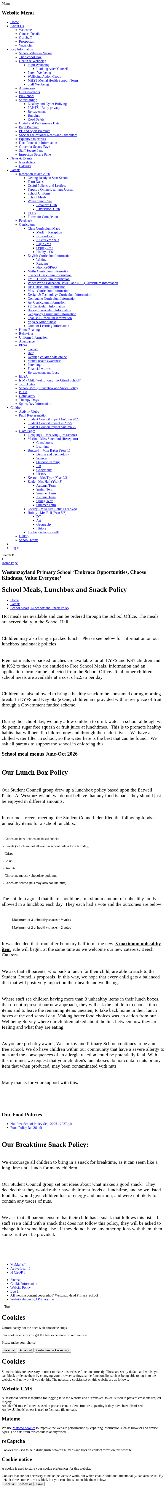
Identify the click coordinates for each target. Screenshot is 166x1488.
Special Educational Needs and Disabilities (48, 135)
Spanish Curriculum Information (50, 318)
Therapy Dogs (29, 400)
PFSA (23, 345)
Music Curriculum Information (48, 291)
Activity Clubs (29, 411)
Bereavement (37, 111)
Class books (44, 442)
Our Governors (29, 92)
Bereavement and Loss (43, 372)
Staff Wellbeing (38, 84)
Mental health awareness (44, 361)
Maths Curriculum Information (48, 271)
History (41, 474)
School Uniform (39, 193)
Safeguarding (28, 100)
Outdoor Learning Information (48, 326)
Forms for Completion (43, 217)
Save (39, 1484)
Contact (33, 349)
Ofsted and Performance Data (39, 123)
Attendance (27, 341)
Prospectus (26, 41)
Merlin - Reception (49, 232)
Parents (15, 170)
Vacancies (26, 45)
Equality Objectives (32, 139)
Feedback (25, 220)
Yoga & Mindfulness (42, 322)
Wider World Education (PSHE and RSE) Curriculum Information (73, 283)
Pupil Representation (33, 415)
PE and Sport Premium (34, 131)
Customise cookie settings (53, 1350)
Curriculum (27, 224)
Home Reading (29, 329)
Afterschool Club (48, 209)
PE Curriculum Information (46, 306)
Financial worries (39, 368)
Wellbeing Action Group (44, 76)
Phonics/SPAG (46, 267)
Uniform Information (33, 337)
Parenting (34, 365)
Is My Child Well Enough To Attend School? (50, 380)
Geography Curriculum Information (52, 314)
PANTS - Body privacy (44, 107)
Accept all (25, 1350)
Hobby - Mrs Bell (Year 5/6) (47, 513)
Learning (42, 446)
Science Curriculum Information (50, 275)
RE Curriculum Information (46, 287)
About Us (17, 26)
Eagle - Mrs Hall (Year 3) (45, 481)
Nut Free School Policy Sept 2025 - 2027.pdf (41, 1124)
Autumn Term (46, 485)
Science (41, 458)
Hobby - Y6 (44, 252)
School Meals (37, 197)
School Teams (28, 540)
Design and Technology (52, 454)
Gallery (24, 536)
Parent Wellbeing (39, 72)
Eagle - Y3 (43, 244)
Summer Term (46, 493)
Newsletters (27, 162)
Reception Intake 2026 (34, 174)
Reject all (9, 1350)
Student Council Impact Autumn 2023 (54, 419)
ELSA (23, 376)
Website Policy (20, 1287)
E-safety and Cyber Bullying (47, 104)
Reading (42, 263)
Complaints (27, 396)
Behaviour (26, 333)
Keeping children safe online (47, 357)
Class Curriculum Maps (44, 228)
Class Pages (27, 431)
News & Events (21, 158)
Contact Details (29, 33)
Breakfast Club (46, 205)
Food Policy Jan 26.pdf (26, 1127)
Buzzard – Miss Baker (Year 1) (49, 450)
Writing (41, 259)
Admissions (27, 88)
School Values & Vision (35, 53)
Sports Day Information (35, 403)
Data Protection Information (38, 143)
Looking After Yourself (52, 69)
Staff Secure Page (31, 150)
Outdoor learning (48, 462)
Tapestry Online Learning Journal (50, 189)
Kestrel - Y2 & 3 (47, 240)
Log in (14, 548)
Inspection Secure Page (35, 154)
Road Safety (36, 119)
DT (38, 516)
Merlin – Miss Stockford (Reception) (53, 439)
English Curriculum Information (49, 255)
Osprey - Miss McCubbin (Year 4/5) (52, 509)
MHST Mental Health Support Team (53, 80)
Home (14, 22)
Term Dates (35, 181)
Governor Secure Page (34, 146)
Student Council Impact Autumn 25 (52, 427)
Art (38, 466)
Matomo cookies (24, 1428)
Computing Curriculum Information (52, 298)
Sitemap (15, 1280)
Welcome (25, 30)
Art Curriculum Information (46, 302)
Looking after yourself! (43, 532)
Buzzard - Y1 (45, 236)
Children (16, 407)
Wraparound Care (40, 201)
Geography (44, 470)
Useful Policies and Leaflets (47, 185)
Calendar (25, 166)
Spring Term (44, 489)
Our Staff (25, 37)
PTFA (32, 213)
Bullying (34, 115)
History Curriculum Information (49, 310)
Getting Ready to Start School (48, 178)
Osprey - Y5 (44, 248)
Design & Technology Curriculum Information (59, 294)
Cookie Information (23, 1283)
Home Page (10, 563)
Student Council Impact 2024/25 (50, 423)
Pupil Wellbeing (38, 65)
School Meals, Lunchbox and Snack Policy (48, 388)
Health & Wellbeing (32, 61)
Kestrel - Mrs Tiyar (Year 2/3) (48, 477)
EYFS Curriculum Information (49, 279)
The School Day (30, 57)
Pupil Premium (29, 127)
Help (31, 353)
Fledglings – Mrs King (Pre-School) (52, 435)
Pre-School (26, 96)
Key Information (21, 49)
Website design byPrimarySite (32, 1299)
